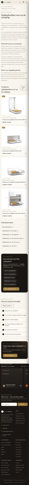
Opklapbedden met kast (9, 277)
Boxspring (3, 451)
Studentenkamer (4, 472)
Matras (2, 454)
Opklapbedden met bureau (10, 281)
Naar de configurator (10, 355)
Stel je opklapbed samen (11, 289)
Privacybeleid (15, 482)
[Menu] (26, 2)
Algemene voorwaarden (9, 482)
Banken (2, 449)
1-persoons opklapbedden (10, 270)
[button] (25, 122)
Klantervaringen (19, 469)
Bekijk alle (24, 87)
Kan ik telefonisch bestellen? (10, 329)
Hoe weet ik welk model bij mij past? (12, 334)
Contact (17, 472)
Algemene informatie (20, 465)
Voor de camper (4, 462)
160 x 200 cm (18, 454)
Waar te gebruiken (8, 6)
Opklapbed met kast (20, 416)
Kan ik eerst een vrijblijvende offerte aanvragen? (15, 315)
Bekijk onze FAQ (7, 305)
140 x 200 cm (18, 449)
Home (2, 6)
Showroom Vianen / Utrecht (7, 435)
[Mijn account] (19, 2)
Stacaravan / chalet (5, 469)
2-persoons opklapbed (6, 445)
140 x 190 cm (18, 447)
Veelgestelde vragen (20, 467)
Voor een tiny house (5, 465)
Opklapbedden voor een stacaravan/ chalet (13, 238)
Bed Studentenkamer (7, 227)
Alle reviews (24, 366)
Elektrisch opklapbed (20, 423)
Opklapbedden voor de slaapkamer (11, 234)
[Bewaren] (26, 96)
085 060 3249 (6, 425)
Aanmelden (22, 404)
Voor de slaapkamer (5, 474)
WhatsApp (5, 428)
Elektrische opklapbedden (9, 284)
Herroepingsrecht (21, 482)
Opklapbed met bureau (20, 420)
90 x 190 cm (18, 442)
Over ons (17, 462)
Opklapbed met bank (20, 418)
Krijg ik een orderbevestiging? (10, 319)
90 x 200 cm (18, 445)
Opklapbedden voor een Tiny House (11, 242)
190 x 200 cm (18, 456)
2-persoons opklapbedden (10, 274)
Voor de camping (4, 467)
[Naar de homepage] (7, 411)
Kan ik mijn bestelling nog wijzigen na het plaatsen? (13, 324)
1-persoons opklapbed (6, 442)
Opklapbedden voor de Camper (10, 230)
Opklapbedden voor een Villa (9, 246)
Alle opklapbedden (19, 413)
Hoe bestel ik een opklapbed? (10, 310)
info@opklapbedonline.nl (8, 431)
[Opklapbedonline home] (6, 2)
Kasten (2, 447)
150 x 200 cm (18, 451)
